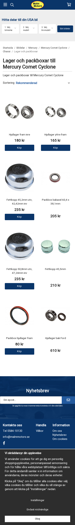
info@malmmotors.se (16, 437)
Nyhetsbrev (59, 435)
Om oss (57, 431)
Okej (37, 519)
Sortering (8, 83)
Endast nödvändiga (37, 509)
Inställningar (37, 500)
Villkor (39, 431)
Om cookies (59, 439)
